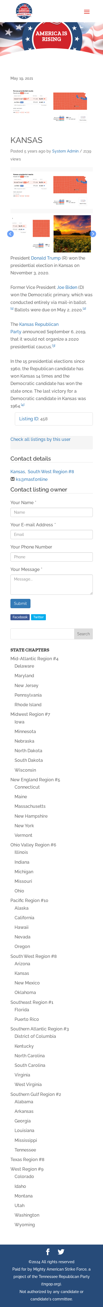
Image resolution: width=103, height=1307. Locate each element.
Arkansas (24, 1111)
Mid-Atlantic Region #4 (34, 658)
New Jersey (26, 685)
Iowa (19, 722)
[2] (84, 309)
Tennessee (25, 1150)
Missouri (23, 881)
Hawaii (22, 927)
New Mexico (27, 983)
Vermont (23, 835)
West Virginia (28, 1084)
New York (24, 825)
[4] (22, 405)
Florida (22, 1009)
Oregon (22, 946)
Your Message (26, 569)
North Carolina (30, 1055)
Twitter (38, 617)
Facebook (20, 617)
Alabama (24, 1101)
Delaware (24, 666)
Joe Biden (67, 287)
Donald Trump (46, 258)
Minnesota (25, 731)
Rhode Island (28, 704)
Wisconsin (25, 770)
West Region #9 (26, 1169)
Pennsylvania (28, 695)
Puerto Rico (27, 1019)
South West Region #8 (51, 471)
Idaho (20, 1186)
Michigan (24, 871)
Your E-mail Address (33, 524)
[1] (11, 309)
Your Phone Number (31, 547)
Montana (24, 1196)
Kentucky (24, 1046)
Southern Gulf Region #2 (35, 1094)
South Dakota (29, 760)
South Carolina (30, 1065)
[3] (53, 345)
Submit (20, 603)
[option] (51, 190)
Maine (21, 796)
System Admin (65, 151)
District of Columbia (35, 1036)
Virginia (22, 1075)
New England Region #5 (35, 779)
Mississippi (26, 1140)
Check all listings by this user (40, 439)
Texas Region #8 (27, 1159)
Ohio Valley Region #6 (33, 845)
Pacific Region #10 (29, 900)
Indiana (22, 862)
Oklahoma (25, 992)
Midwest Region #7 (30, 714)
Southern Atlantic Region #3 (39, 1029)
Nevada (22, 937)
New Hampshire (31, 816)
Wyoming (25, 1224)
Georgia (23, 1121)
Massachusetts (30, 806)
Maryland (24, 675)
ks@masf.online (32, 479)
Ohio (19, 891)
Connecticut (27, 787)
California (24, 917)
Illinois (21, 852)
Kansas (17, 471)
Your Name (23, 502)
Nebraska (24, 741)
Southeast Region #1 (31, 1002)
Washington (27, 1215)
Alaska (22, 908)
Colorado (24, 1176)
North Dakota (28, 750)
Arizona (22, 963)
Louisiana (24, 1130)
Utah (19, 1205)
